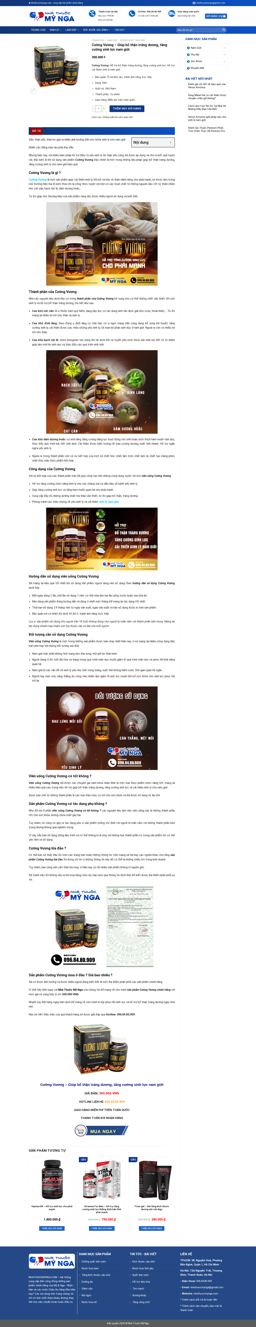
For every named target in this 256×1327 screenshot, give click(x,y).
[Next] (174, 1196)
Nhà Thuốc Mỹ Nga (138, 1323)
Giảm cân (87, 1288)
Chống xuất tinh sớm (132, 40)
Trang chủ (38, 29)
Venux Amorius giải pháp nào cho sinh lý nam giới (207, 119)
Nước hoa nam (90, 1268)
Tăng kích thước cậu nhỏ (96, 1275)
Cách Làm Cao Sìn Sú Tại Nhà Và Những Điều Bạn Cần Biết (207, 108)
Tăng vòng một (141, 1302)
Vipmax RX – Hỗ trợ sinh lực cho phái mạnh (51, 1208)
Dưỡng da (87, 1281)
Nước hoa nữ (89, 1302)
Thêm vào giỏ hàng (127, 108)
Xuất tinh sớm (140, 1275)
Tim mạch (138, 1288)
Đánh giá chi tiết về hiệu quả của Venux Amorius (207, 86)
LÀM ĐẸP (70, 29)
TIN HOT (119, 29)
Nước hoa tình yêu (142, 1268)
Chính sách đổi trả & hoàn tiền (199, 1299)
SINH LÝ (54, 29)
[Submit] (224, 30)
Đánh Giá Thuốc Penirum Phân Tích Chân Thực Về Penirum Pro (206, 129)
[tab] (36, 131)
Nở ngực (86, 1295)
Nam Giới (112, 40)
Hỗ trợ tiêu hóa (141, 1281)
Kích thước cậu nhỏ (143, 1261)
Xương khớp (139, 1295)
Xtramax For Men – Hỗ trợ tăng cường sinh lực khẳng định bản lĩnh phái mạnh (101, 1209)
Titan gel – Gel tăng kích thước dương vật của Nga (151, 1208)
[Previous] (29, 1196)
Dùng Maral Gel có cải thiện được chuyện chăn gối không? (207, 97)
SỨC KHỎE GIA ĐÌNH (95, 29)
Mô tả (36, 131)
